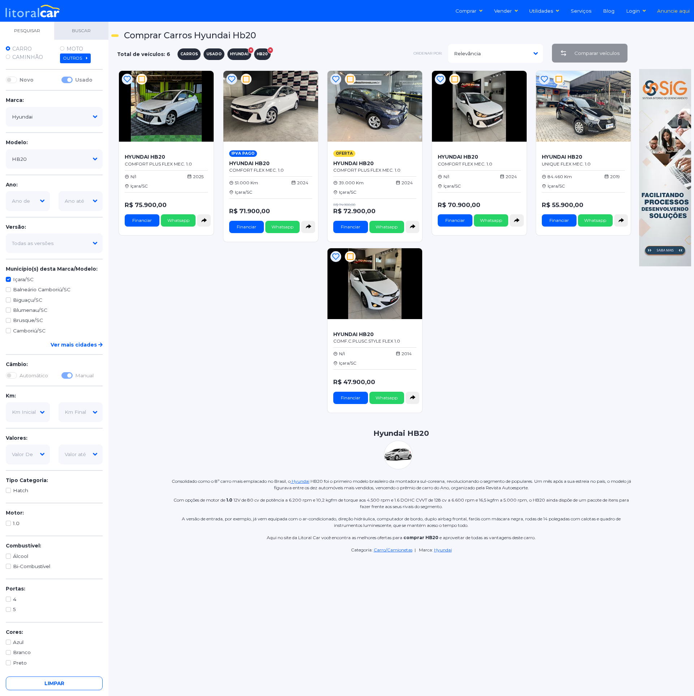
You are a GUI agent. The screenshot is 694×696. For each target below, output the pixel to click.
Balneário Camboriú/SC (41, 290)
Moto (75, 49)
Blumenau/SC (30, 310)
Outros (73, 58)
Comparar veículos (597, 53)
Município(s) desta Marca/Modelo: (52, 269)
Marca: (15, 100)
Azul (18, 642)
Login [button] (633, 11)
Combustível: (23, 546)
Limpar (54, 683)
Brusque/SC (28, 320)
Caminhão (27, 57)
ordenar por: (428, 53)
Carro (22, 49)
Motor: (15, 513)
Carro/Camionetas (393, 550)
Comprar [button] (465, 11)
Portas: (15, 589)
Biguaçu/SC (27, 300)
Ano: (12, 185)
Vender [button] (503, 11)
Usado (84, 80)
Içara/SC (23, 279)
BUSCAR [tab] (81, 30)
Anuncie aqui (673, 11)
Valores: (16, 438)
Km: (11, 396)
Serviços (581, 11)
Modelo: (17, 143)
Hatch (20, 490)
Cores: (14, 632)
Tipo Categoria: (27, 480)
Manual (84, 375)
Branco (22, 653)
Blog (608, 11)
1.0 (16, 523)
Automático (34, 375)
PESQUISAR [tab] (27, 30)
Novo (27, 80)
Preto (20, 663)
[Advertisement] (401, 604)
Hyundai (300, 481)
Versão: (16, 227)
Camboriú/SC (29, 331)
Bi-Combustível (31, 566)
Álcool (20, 556)
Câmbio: (17, 365)
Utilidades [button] (541, 11)
